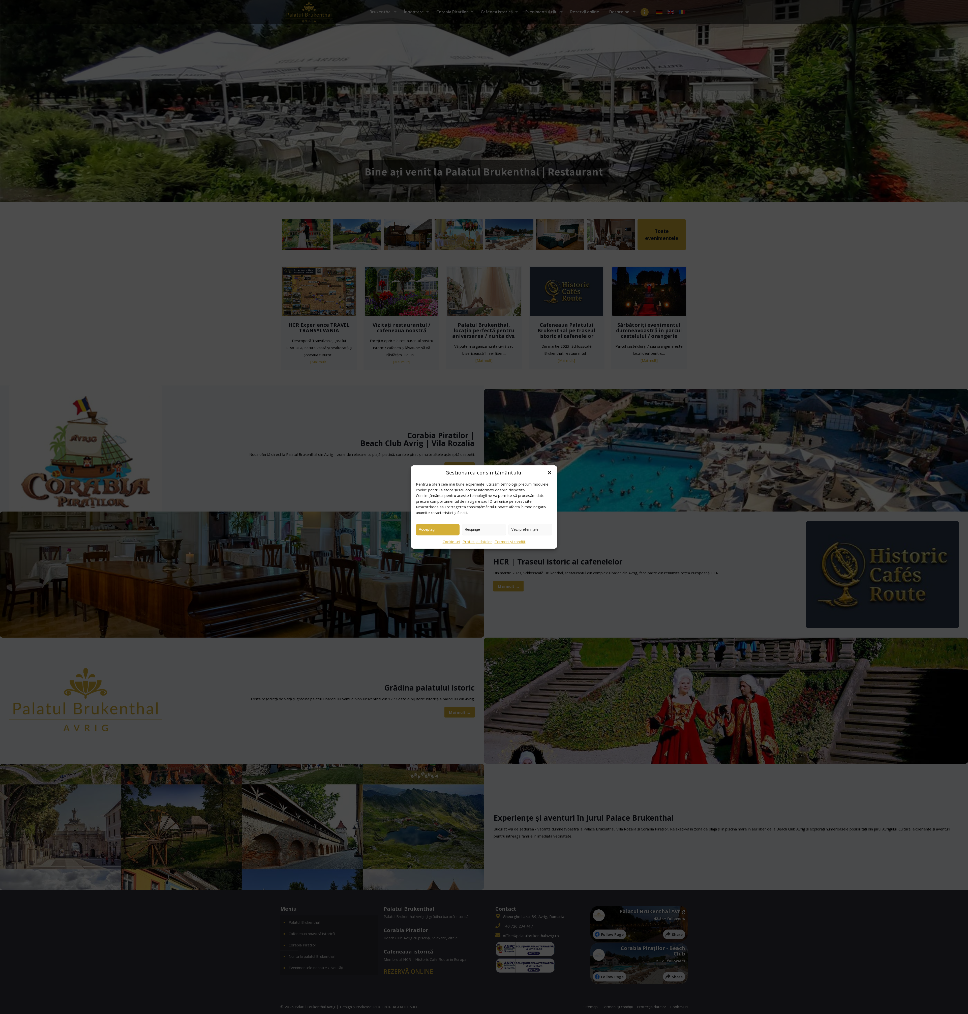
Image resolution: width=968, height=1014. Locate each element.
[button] (549, 472)
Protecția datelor (477, 541)
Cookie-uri (451, 541)
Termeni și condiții (510, 541)
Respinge (472, 529)
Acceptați (427, 529)
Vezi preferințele (524, 529)
